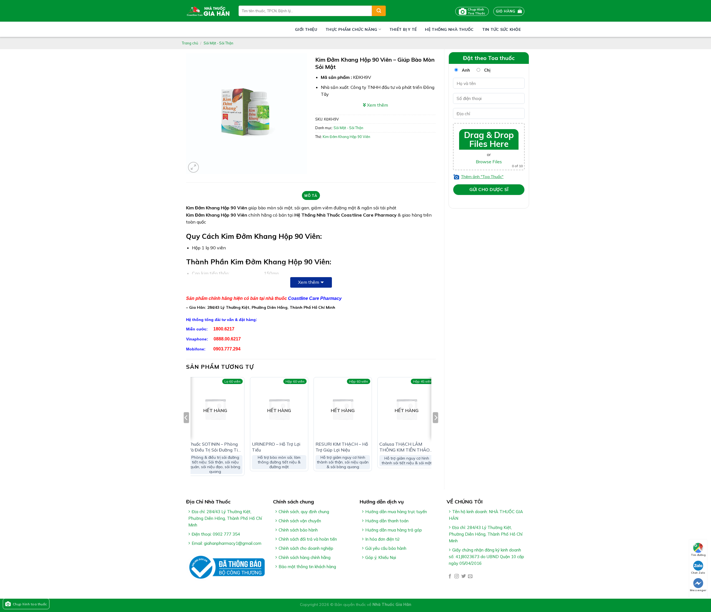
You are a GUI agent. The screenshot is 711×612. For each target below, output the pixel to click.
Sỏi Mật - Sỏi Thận (218, 43)
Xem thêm (308, 282)
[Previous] (186, 429)
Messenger (698, 590)
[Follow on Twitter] (463, 576)
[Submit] (379, 11)
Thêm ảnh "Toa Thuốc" (482, 176)
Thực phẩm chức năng (351, 29)
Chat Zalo (698, 573)
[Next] (435, 429)
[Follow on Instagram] (456, 576)
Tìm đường (698, 555)
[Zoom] (193, 167)
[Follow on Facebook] (450, 576)
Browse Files (489, 161)
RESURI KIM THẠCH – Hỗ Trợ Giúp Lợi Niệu (342, 447)
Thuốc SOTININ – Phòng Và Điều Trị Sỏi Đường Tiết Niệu (215, 447)
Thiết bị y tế (403, 29)
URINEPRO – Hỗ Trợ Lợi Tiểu (276, 447)
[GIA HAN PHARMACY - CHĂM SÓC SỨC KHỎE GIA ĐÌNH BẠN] (208, 10)
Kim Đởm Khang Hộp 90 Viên (346, 136)
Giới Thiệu (306, 29)
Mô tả (310, 195)
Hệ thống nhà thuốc (449, 29)
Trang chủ (190, 43)
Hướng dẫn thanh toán (387, 520)
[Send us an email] (470, 576)
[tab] (311, 195)
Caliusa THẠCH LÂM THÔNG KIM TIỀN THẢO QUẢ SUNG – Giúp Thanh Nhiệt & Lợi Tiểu (405, 447)
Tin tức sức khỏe (501, 29)
